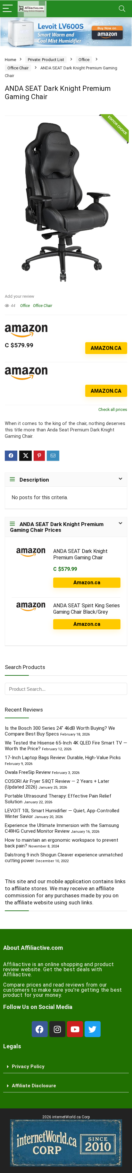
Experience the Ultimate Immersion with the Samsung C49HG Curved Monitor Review (62, 828)
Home (10, 59)
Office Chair (18, 68)
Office (83, 59)
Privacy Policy (28, 1066)
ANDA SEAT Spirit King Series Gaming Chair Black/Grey (86, 608)
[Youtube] (75, 1029)
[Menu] (7, 8)
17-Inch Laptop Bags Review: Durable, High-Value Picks (63, 757)
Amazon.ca (106, 348)
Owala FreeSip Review (28, 772)
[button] (66, 1066)
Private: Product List (46, 59)
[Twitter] (93, 1029)
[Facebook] (40, 1029)
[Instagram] (57, 1029)
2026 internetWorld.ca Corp (66, 1117)
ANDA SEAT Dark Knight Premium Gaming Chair (80, 554)
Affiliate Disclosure (34, 1086)
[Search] (122, 8)
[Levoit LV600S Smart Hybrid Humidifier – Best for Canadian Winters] (66, 33)
